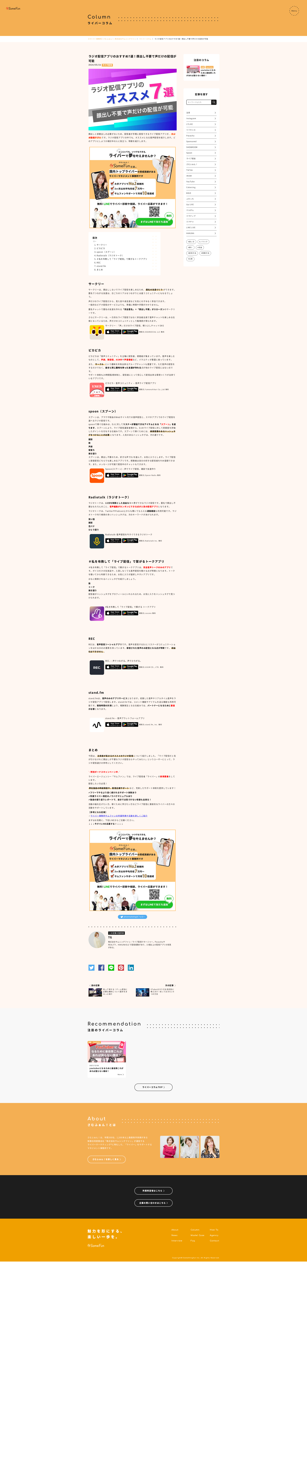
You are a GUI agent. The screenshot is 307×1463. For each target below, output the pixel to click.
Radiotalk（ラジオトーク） (110, 255)
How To (214, 1230)
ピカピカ (101, 248)
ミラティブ (191, 216)
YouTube (190, 181)
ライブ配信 (191, 158)
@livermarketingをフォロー (134, 917)
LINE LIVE (190, 227)
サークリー (102, 245)
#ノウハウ (203, 241)
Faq (193, 1241)
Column (195, 1230)
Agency (214, 1235)
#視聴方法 (205, 253)
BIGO (188, 193)
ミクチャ (190, 222)
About (174, 1230)
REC (99, 263)
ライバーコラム (145, 39)
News (174, 1235)
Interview (176, 1241)
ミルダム (190, 210)
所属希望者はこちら (152, 1191)
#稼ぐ (190, 247)
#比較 (190, 259)
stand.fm (101, 266)
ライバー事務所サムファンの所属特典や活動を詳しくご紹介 (119, 816)
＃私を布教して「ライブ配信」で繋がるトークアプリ (122, 259)
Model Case (197, 1235)
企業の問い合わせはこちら (152, 1203)
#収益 (200, 247)
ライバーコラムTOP (152, 1087)
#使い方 (191, 241)
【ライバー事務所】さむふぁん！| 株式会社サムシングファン (112, 39)
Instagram (191, 118)
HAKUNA (190, 233)
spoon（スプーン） (106, 252)
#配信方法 (192, 253)
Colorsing (190, 187)
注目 (188, 112)
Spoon (189, 153)
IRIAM (189, 176)
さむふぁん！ (192, 164)
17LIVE (189, 124)
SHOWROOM (192, 147)
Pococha (190, 136)
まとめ (100, 270)
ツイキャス (191, 130)
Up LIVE (190, 204)
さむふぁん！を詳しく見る (105, 1159)
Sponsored (191, 141)
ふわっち (190, 199)
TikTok (189, 170)
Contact (214, 1241)
